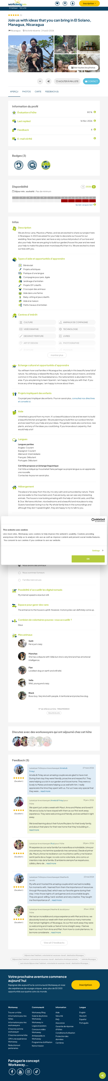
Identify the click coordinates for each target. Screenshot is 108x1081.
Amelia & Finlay (57, 800)
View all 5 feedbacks (54, 942)
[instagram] (28, 1071)
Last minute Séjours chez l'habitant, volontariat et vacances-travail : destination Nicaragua (54, 963)
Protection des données (62, 1037)
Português (83, 1023)
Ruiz (52, 843)
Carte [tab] (38, 91)
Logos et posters (39, 1026)
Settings (96, 550)
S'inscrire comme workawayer (15, 1030)
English (82, 1012)
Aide (58, 1012)
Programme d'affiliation (42, 1042)
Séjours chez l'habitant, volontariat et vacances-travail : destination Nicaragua (54, 955)
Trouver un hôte (14, 1012)
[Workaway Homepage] (17, 2)
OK (88, 559)
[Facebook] (12, 1071)
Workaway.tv (37, 1022)
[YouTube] (20, 1071)
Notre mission (38, 1046)
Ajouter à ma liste (68, 81)
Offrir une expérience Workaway (17, 1040)
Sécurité (23, 8)
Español (82, 1019)
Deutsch (83, 1016)
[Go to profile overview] (54, 741)
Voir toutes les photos (84, 67)
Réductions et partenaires (14, 1046)
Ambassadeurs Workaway (38, 1037)
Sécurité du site (54, 713)
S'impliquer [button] (13, 8)
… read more (44, 791)
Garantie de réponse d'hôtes (64, 1027)
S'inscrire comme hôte (18, 1035)
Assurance (60, 1023)
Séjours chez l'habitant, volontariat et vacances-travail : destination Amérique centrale (45, 959)
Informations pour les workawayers (17, 1023)
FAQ (57, 1019)
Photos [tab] (26, 91)
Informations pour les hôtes (17, 1017)
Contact (92, 81)
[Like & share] (48, 81)
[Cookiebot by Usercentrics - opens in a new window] (93, 520)
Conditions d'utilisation (65, 1033)
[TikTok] (36, 1071)
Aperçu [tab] (14, 91)
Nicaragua (16, 30)
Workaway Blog (38, 1012)
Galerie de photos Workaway (39, 1017)
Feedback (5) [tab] (51, 91)
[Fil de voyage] (65, 3)
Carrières (60, 1042)
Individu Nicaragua (89, 959)
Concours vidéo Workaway (39, 1030)
